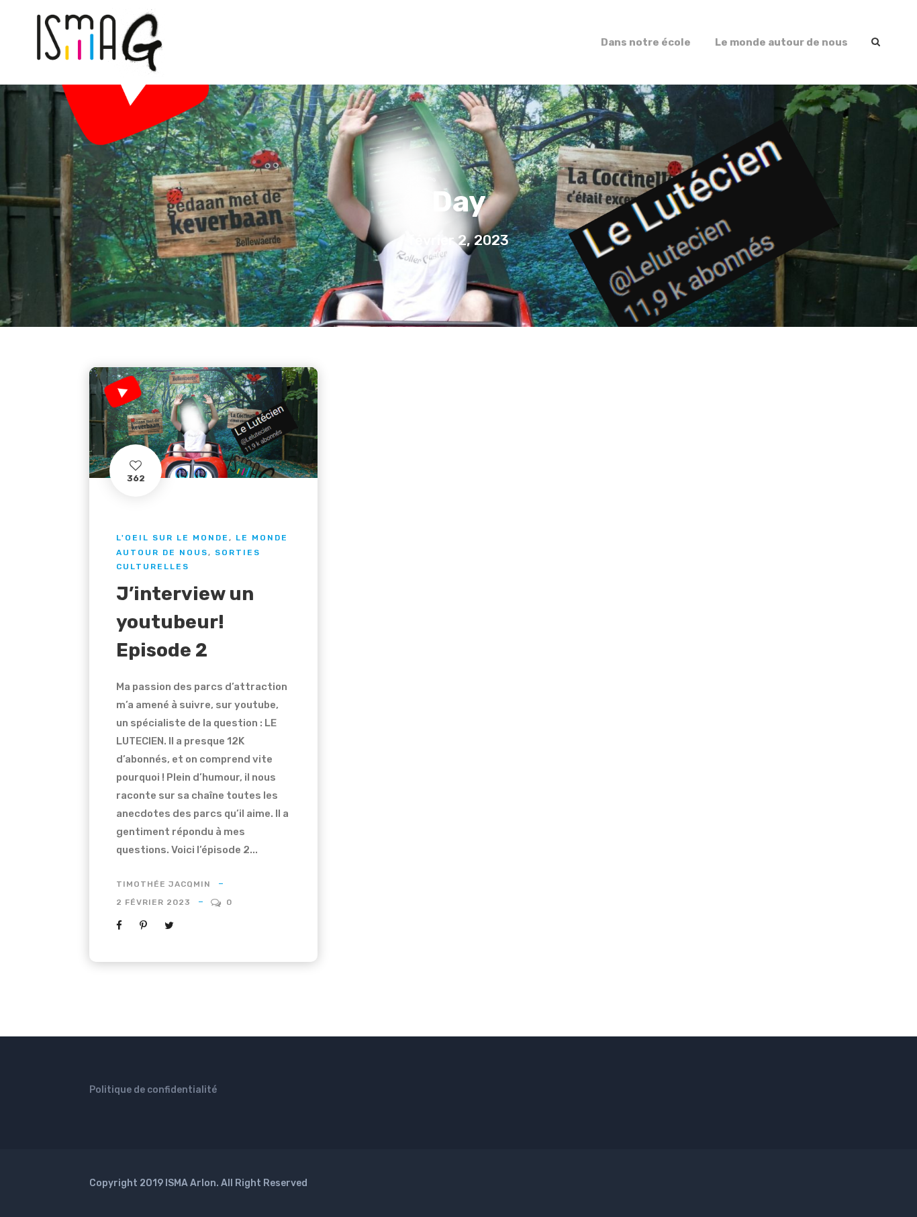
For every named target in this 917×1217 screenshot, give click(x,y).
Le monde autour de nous (781, 42)
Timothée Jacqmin (163, 884)
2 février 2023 (153, 902)
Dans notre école (646, 42)
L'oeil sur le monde (172, 537)
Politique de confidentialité (153, 1090)
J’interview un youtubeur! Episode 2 (185, 622)
